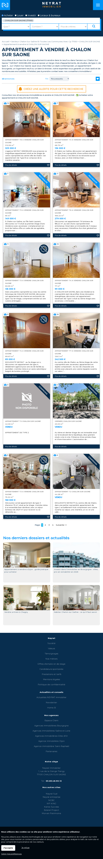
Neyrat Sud (51, 794)
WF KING (51, 803)
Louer (19, 15)
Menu (98, 5)
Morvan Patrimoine (51, 813)
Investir (31, 15)
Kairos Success (51, 807)
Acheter (8, 15)
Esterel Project (51, 810)
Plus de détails (11, 165)
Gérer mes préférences (11, 854)
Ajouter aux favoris (48, 165)
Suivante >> (61, 525)
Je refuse (25, 848)
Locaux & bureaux (49, 15)
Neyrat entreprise (51, 797)
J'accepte (8, 848)
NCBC (51, 800)
